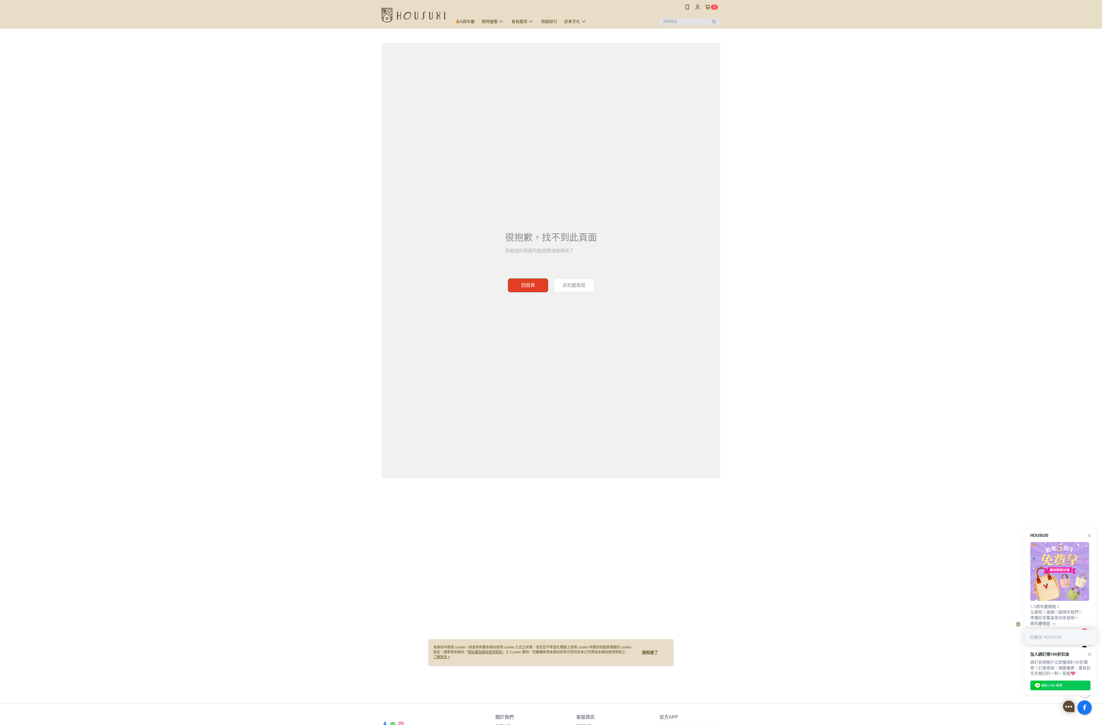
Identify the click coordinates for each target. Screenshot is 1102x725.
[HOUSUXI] (413, 15)
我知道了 (650, 652)
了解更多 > (441, 657)
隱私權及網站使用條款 (485, 652)
